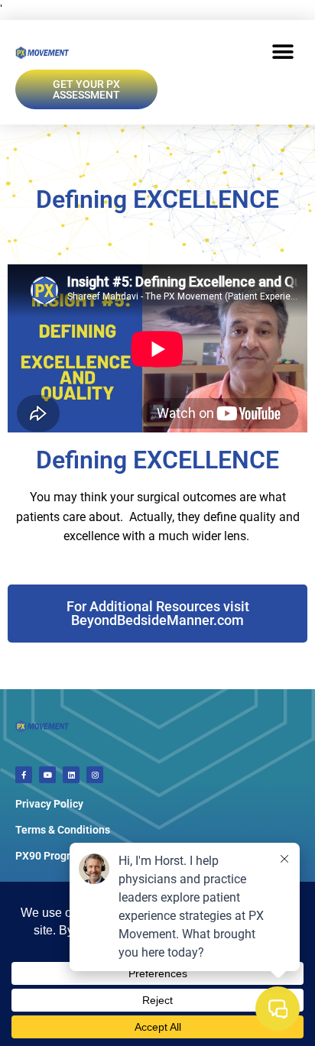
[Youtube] (47, 774)
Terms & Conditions (62, 830)
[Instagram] (94, 774)
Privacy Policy (49, 804)
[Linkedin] (71, 774)
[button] (282, 52)
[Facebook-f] (23, 774)
